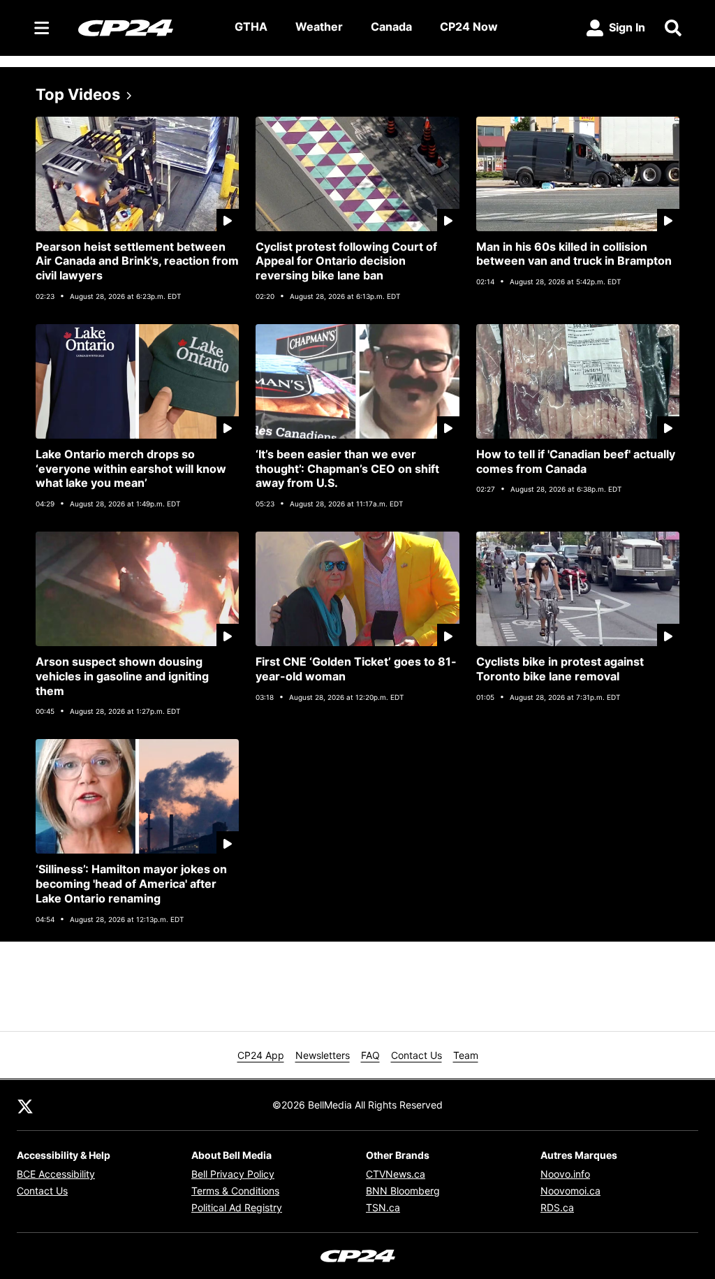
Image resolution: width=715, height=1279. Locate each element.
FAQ (370, 1055)
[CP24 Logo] (145, 27)
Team (465, 1055)
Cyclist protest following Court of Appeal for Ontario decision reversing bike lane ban (346, 261)
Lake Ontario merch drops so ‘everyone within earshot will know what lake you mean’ (131, 468)
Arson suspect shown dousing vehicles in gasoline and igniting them (122, 676)
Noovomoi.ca (570, 1191)
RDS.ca (557, 1207)
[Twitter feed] (25, 1105)
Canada (391, 27)
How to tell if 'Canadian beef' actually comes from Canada (575, 461)
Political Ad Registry (236, 1207)
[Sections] (42, 28)
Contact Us (416, 1055)
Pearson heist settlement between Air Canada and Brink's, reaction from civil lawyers (137, 261)
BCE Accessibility (56, 1174)
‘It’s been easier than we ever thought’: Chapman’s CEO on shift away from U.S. (347, 468)
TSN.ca (383, 1207)
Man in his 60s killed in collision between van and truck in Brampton (574, 254)
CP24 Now (469, 27)
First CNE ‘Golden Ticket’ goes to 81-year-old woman (356, 669)
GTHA (251, 27)
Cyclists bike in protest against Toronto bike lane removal (560, 669)
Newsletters (322, 1055)
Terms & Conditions (235, 1191)
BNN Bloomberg (403, 1191)
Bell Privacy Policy (232, 1174)
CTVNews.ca (395, 1174)
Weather (319, 27)
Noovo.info (565, 1174)
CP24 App (260, 1055)
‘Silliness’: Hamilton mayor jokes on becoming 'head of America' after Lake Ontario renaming (131, 883)
